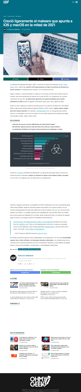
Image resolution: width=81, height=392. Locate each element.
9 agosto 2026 (23, 358)
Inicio (4, 16)
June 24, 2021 (42, 233)
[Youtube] (29, 264)
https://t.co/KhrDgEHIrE (45, 222)
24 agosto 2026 (51, 294)
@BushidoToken (31, 222)
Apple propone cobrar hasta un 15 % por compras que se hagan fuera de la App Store (61, 339)
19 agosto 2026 (23, 342)
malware (20, 173)
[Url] (18, 264)
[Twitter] (22, 264)
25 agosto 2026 (23, 287)
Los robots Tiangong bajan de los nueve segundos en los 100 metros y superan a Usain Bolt (28, 284)
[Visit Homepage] (6, 2)
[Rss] (31, 264)
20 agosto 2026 (30, 298)
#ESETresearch (18, 222)
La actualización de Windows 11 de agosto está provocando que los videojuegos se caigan (37, 129)
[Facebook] (20, 264)
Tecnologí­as (10, 16)
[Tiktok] (33, 264)
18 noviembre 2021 (26, 29)
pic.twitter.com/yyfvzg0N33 (35, 229)
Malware (25, 249)
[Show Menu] (77, 2)
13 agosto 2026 (55, 342)
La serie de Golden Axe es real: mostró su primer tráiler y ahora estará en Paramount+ (24, 297)
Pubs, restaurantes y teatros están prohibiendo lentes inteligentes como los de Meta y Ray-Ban (60, 347)
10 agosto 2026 (23, 350)
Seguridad (18, 16)
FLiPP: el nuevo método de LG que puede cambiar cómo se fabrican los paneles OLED (53, 297)
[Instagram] (27, 264)
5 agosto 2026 (54, 358)
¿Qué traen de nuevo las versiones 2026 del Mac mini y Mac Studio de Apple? (33, 124)
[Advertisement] (40, 9)
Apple (20, 249)
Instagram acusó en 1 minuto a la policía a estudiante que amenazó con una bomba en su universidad (53, 293)
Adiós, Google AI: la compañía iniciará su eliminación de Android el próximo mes (60, 355)
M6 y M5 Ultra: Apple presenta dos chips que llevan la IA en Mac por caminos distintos (36, 126)
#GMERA (22, 224)
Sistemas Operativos (35, 249)
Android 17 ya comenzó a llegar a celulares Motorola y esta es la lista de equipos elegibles (28, 347)
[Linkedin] (25, 264)
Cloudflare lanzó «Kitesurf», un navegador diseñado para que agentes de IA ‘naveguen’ (28, 355)
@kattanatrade (49, 227)
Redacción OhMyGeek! (14, 29)
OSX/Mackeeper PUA (42, 111)
